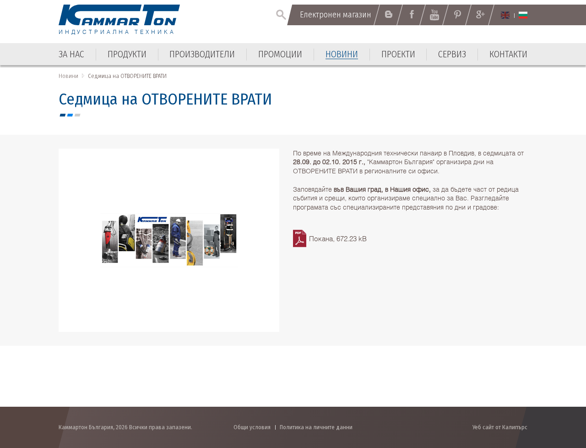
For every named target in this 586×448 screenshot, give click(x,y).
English (505, 15)
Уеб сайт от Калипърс (499, 427)
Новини (68, 75)
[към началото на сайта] (556, 392)
